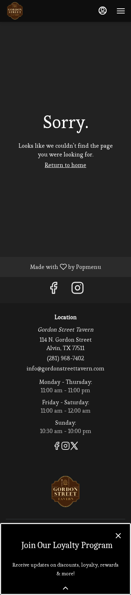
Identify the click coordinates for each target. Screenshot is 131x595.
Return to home (65, 165)
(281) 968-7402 (65, 358)
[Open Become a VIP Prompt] (65, 588)
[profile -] (102, 10)
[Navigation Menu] (121, 11)
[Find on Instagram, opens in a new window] (77, 290)
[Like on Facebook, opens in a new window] (53, 290)
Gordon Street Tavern (65, 491)
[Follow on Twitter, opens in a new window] (74, 447)
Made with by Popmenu (53, 266)
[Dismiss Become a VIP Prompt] (118, 535)
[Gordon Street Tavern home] (38, 11)
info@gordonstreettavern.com (65, 368)
